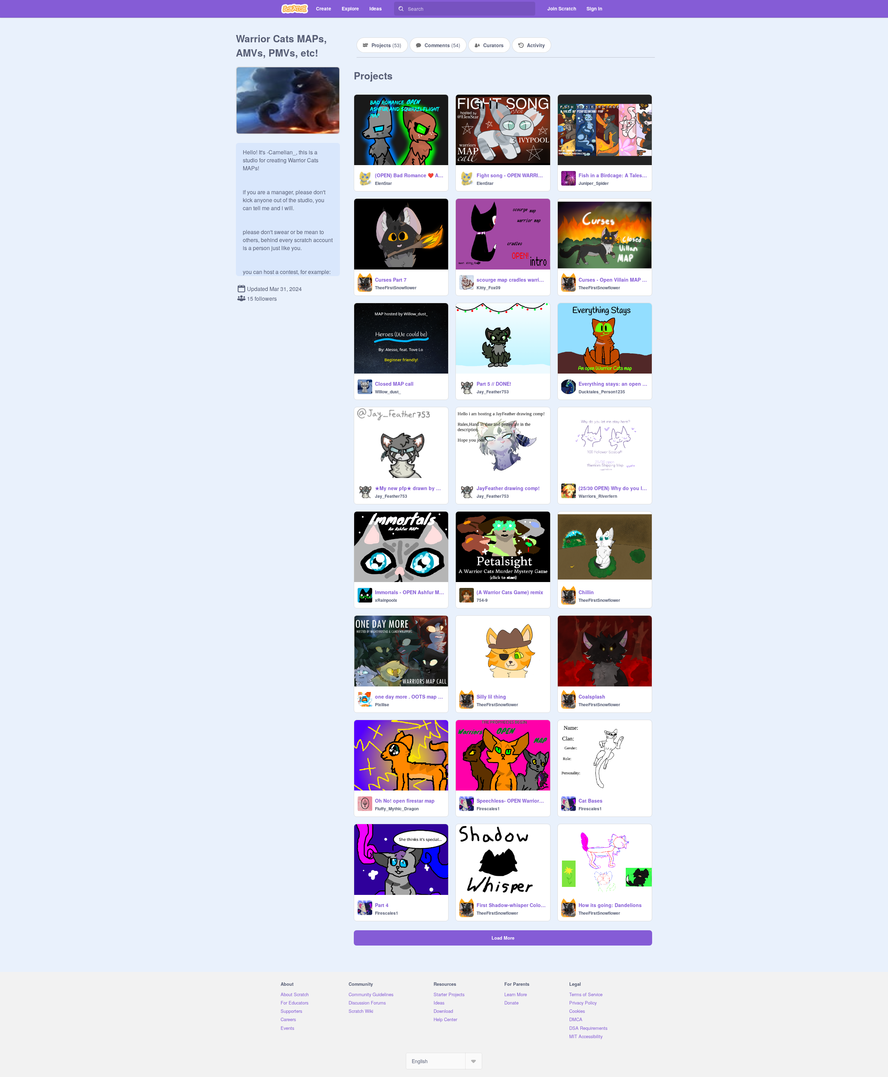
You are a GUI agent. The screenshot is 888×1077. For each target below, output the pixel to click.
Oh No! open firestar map (405, 800)
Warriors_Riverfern (598, 496)
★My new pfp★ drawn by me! (409, 488)
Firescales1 (488, 808)
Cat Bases (591, 800)
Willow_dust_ (388, 391)
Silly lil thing (491, 696)
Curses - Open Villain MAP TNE (613, 279)
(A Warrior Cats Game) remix (510, 592)
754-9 (482, 600)
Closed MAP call (394, 383)
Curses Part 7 (391, 279)
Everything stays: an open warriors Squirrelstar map (613, 383)
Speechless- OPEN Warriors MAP (511, 800)
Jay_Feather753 (493, 391)
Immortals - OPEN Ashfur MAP (409, 592)
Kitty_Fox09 (489, 287)
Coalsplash (592, 696)
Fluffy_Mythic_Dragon (397, 808)
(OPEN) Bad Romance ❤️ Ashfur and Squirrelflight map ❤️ (409, 175)
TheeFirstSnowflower (396, 287)
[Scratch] (295, 8)
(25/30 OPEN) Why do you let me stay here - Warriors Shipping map (613, 488)
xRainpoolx (386, 600)
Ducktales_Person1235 (602, 391)
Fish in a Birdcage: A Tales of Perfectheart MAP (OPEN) (613, 175)
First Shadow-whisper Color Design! (511, 904)
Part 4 (381, 904)
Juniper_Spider (594, 183)
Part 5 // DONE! (494, 383)
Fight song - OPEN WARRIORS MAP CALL (511, 175)
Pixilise (382, 704)
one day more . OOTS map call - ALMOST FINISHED (409, 696)
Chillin (586, 592)
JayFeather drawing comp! (508, 488)
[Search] (401, 9)
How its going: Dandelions (610, 904)
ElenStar (383, 183)
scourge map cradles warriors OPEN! (511, 279)
